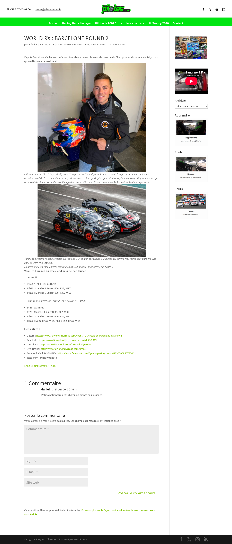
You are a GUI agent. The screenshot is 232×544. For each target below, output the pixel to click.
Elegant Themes (46, 539)
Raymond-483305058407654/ (117, 353)
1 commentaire (116, 44)
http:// (97, 353)
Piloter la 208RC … (107, 23)
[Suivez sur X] (210, 9)
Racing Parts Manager (76, 23)
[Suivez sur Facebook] (203, 9)
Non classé (83, 44)
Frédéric (33, 44)
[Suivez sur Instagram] (223, 9)
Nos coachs (133, 23)
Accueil (53, 23)
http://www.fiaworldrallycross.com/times (63, 348)
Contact (178, 23)
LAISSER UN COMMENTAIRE (40, 365)
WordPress (80, 539)
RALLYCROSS (98, 44)
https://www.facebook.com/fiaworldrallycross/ (65, 344)
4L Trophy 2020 (159, 23)
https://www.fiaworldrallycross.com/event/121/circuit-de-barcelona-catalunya (79, 335)
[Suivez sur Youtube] (217, 9)
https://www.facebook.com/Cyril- (76, 353)
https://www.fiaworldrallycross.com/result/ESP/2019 (68, 340)
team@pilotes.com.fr (48, 9)
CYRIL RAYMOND (66, 44)
